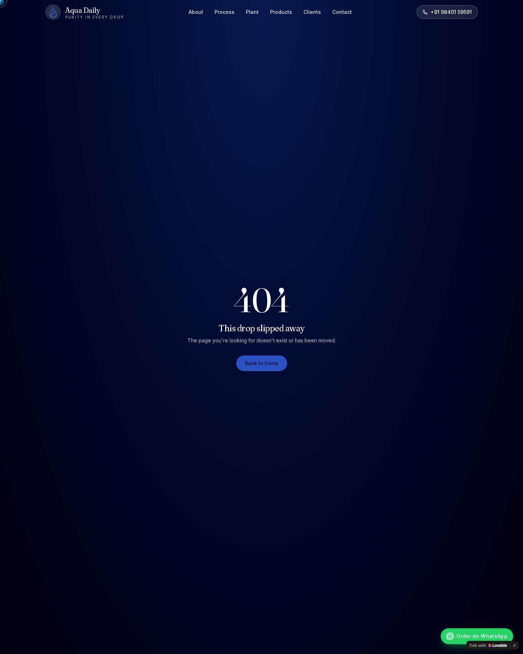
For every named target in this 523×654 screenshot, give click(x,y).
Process (224, 12)
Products (281, 12)
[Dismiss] (514, 645)
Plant (252, 12)
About (196, 12)
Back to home (262, 363)
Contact (342, 12)
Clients (312, 12)
